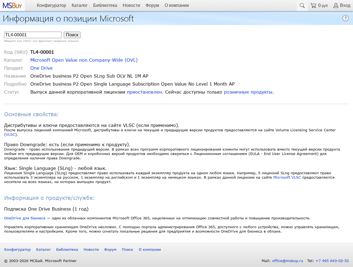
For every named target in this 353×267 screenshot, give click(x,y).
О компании (177, 5)
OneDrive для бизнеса (25, 218)
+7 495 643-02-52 (332, 260)
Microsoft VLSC (287, 177)
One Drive (41, 67)
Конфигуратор (51, 5)
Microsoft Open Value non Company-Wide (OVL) (84, 59)
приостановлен (144, 91)
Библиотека (105, 5)
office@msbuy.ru (287, 260)
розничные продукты (248, 91)
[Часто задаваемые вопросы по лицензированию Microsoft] (345, 18)
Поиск (127, 249)
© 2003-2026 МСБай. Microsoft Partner (40, 260)
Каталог (80, 5)
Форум (152, 5)
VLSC (10, 134)
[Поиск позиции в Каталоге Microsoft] (302, 5)
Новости (131, 5)
